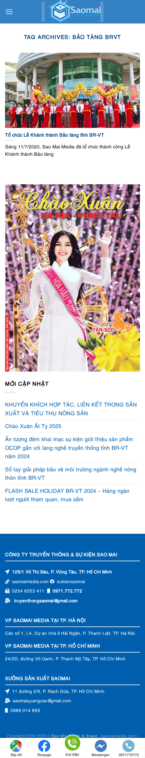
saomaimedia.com (118, 736)
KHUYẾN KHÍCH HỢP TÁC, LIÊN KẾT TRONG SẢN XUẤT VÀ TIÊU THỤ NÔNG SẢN (71, 408)
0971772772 (129, 754)
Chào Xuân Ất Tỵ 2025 (33, 426)
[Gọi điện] (72, 744)
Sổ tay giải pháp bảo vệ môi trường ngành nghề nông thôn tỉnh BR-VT (70, 473)
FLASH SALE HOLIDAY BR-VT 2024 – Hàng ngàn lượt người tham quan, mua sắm (67, 495)
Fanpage (44, 754)
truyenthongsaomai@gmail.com (46, 600)
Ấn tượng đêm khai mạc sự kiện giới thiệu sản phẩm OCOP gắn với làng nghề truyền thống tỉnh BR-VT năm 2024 (69, 447)
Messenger (101, 754)
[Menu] (9, 11)
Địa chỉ (16, 754)
